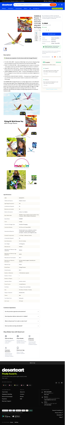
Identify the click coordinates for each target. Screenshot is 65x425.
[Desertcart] (7, 5)
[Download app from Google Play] (6, 416)
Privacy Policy (59, 412)
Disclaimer (60, 415)
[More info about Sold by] (59, 38)
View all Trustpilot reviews (51, 89)
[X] (59, 383)
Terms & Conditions (57, 410)
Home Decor (10, 8)
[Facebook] (62, 383)
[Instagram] (56, 383)
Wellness (4, 8)
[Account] (59, 5)
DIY (30, 8)
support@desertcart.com (50, 399)
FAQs (61, 417)
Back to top (32, 362)
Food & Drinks (19, 8)
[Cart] (62, 5)
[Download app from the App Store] (16, 416)
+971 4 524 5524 (47, 404)
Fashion (25, 8)
